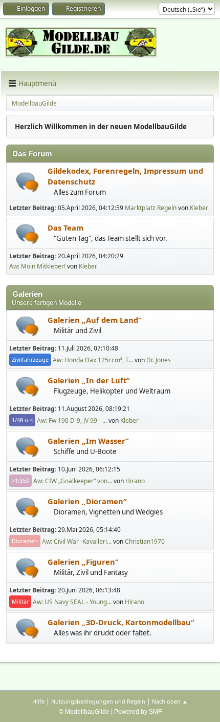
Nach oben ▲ (170, 701)
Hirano (135, 480)
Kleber (199, 207)
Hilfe (38, 701)
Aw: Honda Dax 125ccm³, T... (93, 359)
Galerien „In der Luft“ (89, 380)
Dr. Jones (158, 359)
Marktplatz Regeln (151, 207)
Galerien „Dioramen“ (87, 501)
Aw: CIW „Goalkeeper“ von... (72, 480)
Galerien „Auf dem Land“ (95, 320)
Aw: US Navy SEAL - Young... (72, 601)
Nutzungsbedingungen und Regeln (98, 701)
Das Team (65, 227)
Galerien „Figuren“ (83, 561)
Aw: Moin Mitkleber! (37, 266)
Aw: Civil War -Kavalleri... (77, 541)
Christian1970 (145, 541)
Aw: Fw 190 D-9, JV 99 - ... (72, 420)
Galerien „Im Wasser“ (88, 441)
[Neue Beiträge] (27, 182)
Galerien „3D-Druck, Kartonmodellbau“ (121, 622)
